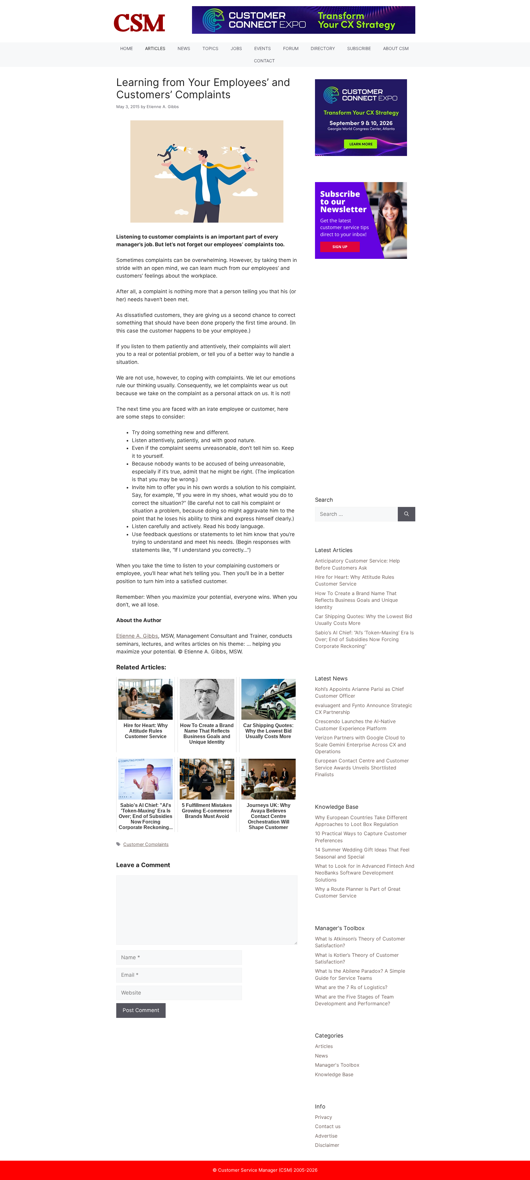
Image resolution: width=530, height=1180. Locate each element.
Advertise (326, 1136)
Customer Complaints (146, 844)
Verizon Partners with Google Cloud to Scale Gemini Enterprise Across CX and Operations (360, 744)
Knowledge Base (334, 1074)
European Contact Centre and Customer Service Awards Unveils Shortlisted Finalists (362, 767)
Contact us (327, 1126)
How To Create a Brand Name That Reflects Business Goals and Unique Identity (356, 600)
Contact (264, 60)
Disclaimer (327, 1145)
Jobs (236, 48)
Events (262, 48)
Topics (210, 48)
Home (126, 48)
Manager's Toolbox (337, 1065)
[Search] (406, 514)
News (184, 48)
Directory (323, 48)
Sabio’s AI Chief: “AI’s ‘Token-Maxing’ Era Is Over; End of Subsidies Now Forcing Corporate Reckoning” (364, 639)
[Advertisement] (361, 377)
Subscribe (359, 48)
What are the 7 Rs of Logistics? (351, 987)
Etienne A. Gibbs (137, 636)
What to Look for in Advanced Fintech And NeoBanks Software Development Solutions (364, 873)
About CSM (396, 48)
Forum (290, 48)
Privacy (323, 1117)
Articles (155, 48)
